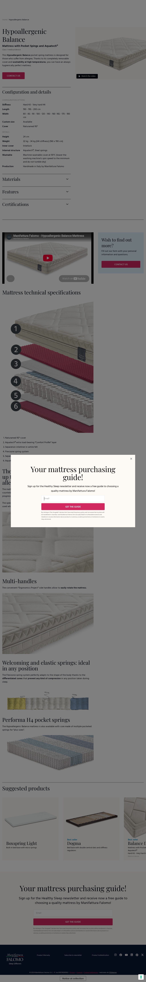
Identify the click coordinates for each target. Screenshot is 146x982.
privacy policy (80, 512)
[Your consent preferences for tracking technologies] (141, 977)
